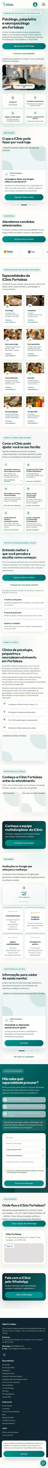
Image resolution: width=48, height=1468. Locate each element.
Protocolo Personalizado (11, 1385)
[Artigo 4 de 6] (25, 1053)
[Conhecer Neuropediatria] (35, 339)
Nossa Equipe (7, 1408)
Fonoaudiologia (8, 1391)
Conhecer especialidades (24, 53)
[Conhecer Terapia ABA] (35, 407)
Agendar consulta (24, 202)
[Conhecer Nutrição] (35, 373)
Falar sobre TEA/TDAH (33, 486)
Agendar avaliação (32, 535)
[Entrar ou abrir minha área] (35, 4)
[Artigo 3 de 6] (20, 1053)
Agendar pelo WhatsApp (24, 46)
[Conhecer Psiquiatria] (35, 305)
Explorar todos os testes (24, 583)
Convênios (6, 1411)
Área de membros (8, 1426)
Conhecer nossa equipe (24, 848)
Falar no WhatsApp (24, 1297)
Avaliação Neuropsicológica (12, 1379)
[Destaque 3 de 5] (23, 210)
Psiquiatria (6, 1373)
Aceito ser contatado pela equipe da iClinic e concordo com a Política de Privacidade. (25, 1174)
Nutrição (5, 1394)
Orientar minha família (11, 535)
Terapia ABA (6, 1399)
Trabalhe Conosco (9, 1423)
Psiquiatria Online (8, 1376)
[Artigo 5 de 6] (31, 1053)
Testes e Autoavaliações (11, 1414)
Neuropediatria (7, 1388)
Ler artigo (24, 1046)
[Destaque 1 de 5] (13, 210)
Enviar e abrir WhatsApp (24, 1186)
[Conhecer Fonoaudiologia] (13, 373)
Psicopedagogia (8, 1397)
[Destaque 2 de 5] (18, 210)
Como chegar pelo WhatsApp (23, 1226)
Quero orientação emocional (9, 485)
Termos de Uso (7, 1438)
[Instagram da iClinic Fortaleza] (4, 1357)
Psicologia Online (8, 1370)
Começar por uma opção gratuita (24, 590)
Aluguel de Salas (8, 1420)
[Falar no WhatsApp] (43, 1463)
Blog (3, 1417)
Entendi (24, 1454)
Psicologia (6, 1367)
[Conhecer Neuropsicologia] (13, 339)
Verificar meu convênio (24, 244)
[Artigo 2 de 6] (16, 1053)
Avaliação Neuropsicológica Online (14, 1382)
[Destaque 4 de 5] (27, 210)
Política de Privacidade (10, 1435)
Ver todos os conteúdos (24, 1059)
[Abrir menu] (43, 4)
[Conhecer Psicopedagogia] (13, 407)
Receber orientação (32, 511)
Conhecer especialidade (10, 326)
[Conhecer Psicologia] (13, 305)
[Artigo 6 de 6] (37, 1053)
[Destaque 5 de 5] (33, 210)
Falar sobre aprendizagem (12, 511)
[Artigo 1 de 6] (11, 1053)
